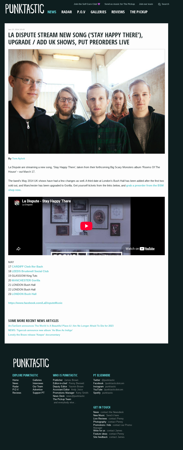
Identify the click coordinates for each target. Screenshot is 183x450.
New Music (106, 415)
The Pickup (139, 11)
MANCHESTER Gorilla (26, 280)
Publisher (65, 380)
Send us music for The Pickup (120, 4)
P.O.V (81, 11)
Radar (66, 11)
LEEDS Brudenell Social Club (30, 271)
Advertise (38, 389)
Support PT (38, 392)
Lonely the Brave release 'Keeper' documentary (34, 334)
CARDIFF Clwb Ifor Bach (27, 266)
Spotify (103, 392)
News (52, 11)
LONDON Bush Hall (24, 293)
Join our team (146, 4)
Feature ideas (108, 433)
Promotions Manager (70, 392)
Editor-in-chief (68, 383)
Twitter (104, 380)
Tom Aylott (18, 158)
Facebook (108, 383)
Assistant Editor (68, 389)
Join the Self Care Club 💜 (87, 4)
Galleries (98, 11)
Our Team (38, 386)
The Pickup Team (62, 399)
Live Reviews (108, 418)
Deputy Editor (68, 386)
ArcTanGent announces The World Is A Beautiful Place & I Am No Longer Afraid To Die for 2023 (60, 325)
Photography (108, 421)
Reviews (118, 11)
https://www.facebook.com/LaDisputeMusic (35, 302)
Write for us (107, 430)
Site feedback (109, 437)
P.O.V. (16, 389)
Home (16, 380)
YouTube (108, 389)
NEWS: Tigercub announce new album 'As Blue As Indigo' (40, 330)
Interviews (38, 383)
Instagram (104, 386)
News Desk (69, 396)
